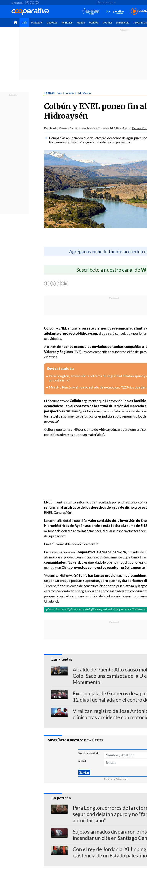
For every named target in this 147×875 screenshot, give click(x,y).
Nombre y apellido (88, 753)
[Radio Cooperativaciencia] (115, 12)
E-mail (82, 760)
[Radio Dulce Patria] (90, 11)
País (24, 22)
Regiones (67, 22)
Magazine (36, 22)
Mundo (81, 22)
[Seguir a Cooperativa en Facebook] (27, 2)
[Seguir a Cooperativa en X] (32, 2)
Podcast (107, 22)
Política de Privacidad (115, 779)
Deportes (52, 22)
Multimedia (122, 22)
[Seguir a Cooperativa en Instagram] (37, 2)
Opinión (93, 22)
